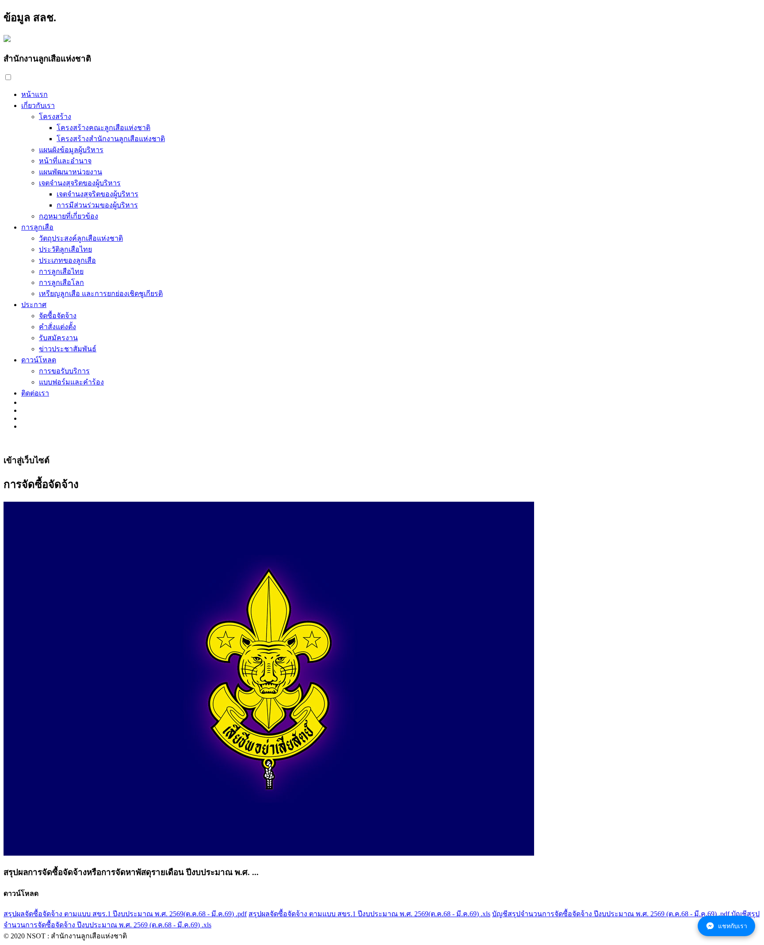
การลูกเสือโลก (61, 282)
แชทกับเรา (732, 926)
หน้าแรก (34, 94)
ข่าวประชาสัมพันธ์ (67, 349)
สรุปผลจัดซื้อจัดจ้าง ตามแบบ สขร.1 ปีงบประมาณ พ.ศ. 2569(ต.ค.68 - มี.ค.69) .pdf (125, 914)
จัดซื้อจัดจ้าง (57, 315)
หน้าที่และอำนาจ (65, 161)
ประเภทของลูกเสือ (67, 260)
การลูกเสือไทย (61, 271)
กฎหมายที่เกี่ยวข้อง (68, 216)
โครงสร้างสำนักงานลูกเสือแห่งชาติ (111, 138)
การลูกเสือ (37, 227)
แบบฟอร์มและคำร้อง (71, 382)
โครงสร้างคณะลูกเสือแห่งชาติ (103, 127)
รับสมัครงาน (58, 338)
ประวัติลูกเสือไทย (65, 249)
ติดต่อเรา (35, 393)
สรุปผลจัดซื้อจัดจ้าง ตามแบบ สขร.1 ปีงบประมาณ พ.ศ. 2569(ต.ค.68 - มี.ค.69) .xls (369, 914)
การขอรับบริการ (64, 371)
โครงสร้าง (55, 116)
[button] (8, 77)
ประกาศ (33, 304)
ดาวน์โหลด (38, 360)
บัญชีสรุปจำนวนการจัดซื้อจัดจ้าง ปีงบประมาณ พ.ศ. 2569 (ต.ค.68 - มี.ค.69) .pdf (611, 914)
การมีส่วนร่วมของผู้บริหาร (97, 205)
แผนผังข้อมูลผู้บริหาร (71, 150)
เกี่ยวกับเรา (38, 105)
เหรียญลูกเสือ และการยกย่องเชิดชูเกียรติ (101, 293)
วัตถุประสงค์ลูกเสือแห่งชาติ (81, 238)
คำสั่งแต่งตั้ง (57, 326)
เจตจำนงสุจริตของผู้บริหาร (80, 183)
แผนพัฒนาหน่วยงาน (70, 172)
